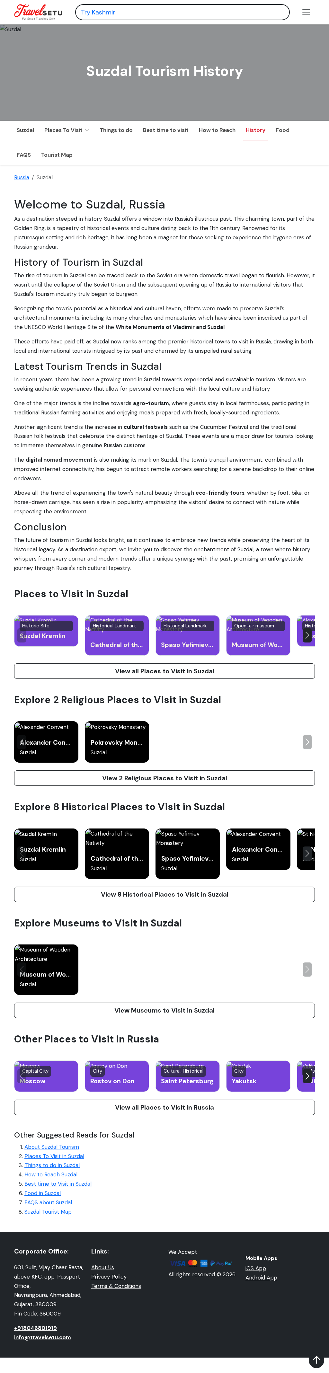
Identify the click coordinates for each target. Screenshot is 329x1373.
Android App (261, 1277)
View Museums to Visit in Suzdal (164, 1010)
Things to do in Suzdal (52, 1165)
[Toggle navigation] (306, 12)
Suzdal (25, 130)
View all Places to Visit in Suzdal (164, 671)
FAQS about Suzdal (48, 1202)
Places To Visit (64, 130)
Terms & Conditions (116, 1285)
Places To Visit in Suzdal (54, 1156)
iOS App (255, 1268)
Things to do (116, 130)
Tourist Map (57, 154)
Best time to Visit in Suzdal (58, 1183)
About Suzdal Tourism (51, 1146)
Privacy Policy (109, 1276)
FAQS (24, 154)
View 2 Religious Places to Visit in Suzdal (164, 778)
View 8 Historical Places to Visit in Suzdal (164, 894)
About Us (102, 1267)
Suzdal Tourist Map (48, 1211)
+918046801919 (35, 1328)
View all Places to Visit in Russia (164, 1107)
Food (282, 130)
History (255, 130)
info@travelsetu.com (42, 1337)
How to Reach (217, 130)
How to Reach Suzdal (50, 1174)
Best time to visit (166, 130)
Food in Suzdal (42, 1193)
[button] (307, 635)
